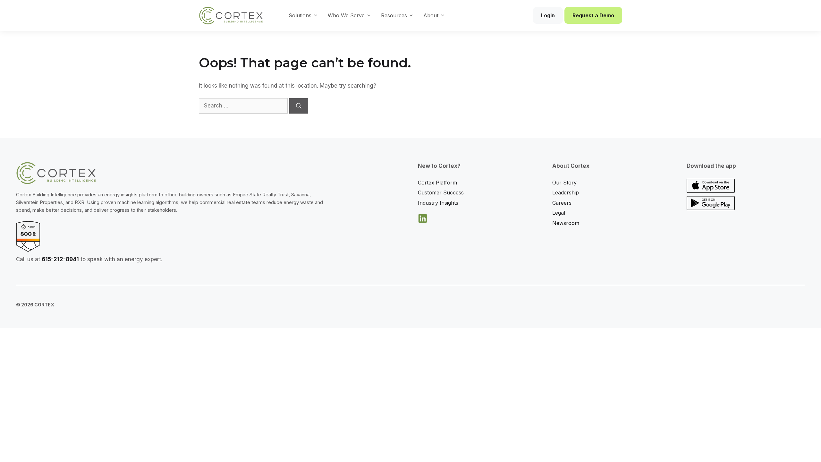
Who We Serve (346, 15)
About (430, 15)
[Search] (298, 106)
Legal (558, 213)
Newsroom (565, 223)
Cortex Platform (437, 182)
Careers (561, 203)
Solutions (300, 15)
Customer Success (441, 192)
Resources (394, 15)
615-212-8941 (60, 259)
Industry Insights (438, 203)
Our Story (564, 182)
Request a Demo (593, 15)
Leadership (565, 192)
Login (548, 15)
